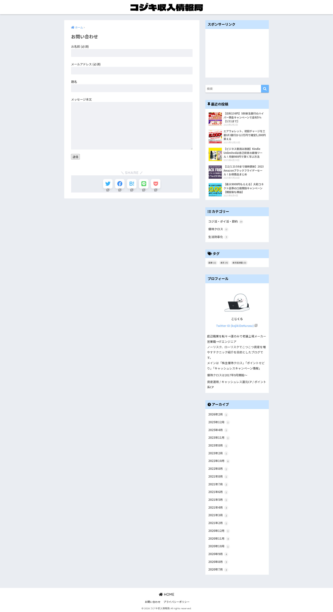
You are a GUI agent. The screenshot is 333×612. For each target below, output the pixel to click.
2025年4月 (217, 430)
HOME (168, 594)
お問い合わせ (152, 602)
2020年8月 (217, 562)
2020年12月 (218, 531)
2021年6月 (217, 492)
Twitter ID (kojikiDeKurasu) (235, 326)
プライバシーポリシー (177, 602)
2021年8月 (217, 476)
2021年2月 (217, 523)
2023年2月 (217, 453)
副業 (212, 262)
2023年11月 (218, 437)
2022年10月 (218, 461)
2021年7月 (217, 484)
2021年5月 (217, 500)
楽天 (224, 262)
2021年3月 (217, 515)
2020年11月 (218, 538)
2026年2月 (217, 414)
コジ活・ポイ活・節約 (225, 221)
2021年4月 (217, 507)
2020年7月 (217, 569)
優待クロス (217, 229)
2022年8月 (217, 468)
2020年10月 (218, 546)
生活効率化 (217, 237)
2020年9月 (217, 554)
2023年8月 (217, 445)
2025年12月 (218, 422)
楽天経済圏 (239, 262)
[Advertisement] (237, 53)
